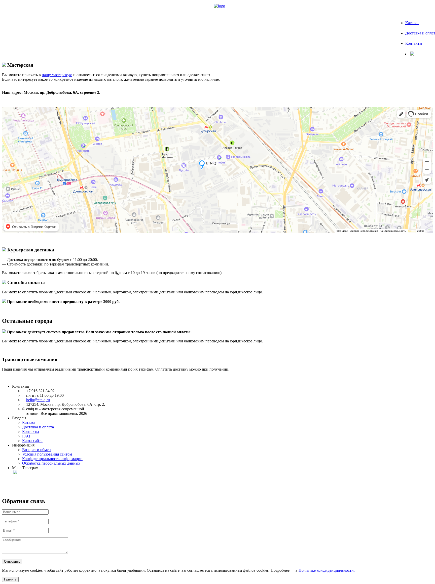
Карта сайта (32, 440)
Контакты (413, 43)
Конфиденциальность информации (52, 459)
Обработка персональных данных (51, 463)
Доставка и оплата (38, 427)
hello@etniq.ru (38, 400)
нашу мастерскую (57, 75)
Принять (10, 579)
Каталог (412, 23)
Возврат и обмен (36, 449)
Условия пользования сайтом (47, 454)
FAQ (26, 436)
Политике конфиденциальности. (327, 570)
